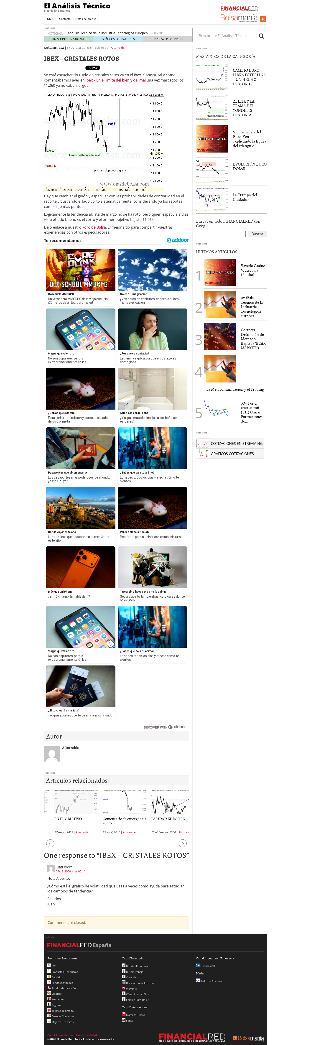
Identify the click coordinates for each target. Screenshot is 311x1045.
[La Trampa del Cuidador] (212, 199)
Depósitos (57, 977)
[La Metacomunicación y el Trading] (220, 368)
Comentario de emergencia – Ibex (117, 821)
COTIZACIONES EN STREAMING (69, 39)
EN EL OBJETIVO (60, 818)
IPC (53, 966)
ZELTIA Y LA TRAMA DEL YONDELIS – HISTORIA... (244, 108)
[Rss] (263, 19)
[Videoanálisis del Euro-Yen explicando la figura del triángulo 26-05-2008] (212, 138)
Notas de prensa (85, 19)
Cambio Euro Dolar (136, 1000)
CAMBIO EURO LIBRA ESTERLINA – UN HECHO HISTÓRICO (249, 77)
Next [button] (182, 845)
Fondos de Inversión (63, 988)
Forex (129, 1020)
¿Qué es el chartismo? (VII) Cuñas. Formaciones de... (252, 412)
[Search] (261, 36)
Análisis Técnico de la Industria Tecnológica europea (108, 33)
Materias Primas (135, 1015)
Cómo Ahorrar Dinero (138, 994)
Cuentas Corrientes (62, 1016)
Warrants (131, 988)
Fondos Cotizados (62, 982)
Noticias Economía (136, 966)
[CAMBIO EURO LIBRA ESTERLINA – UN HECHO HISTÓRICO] (212, 76)
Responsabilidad (86, 1035)
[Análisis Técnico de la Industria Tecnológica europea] (220, 304)
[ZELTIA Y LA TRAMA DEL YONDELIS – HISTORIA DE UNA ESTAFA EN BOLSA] (212, 107)
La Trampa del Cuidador (245, 197)
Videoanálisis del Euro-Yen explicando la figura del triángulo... (249, 138)
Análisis (50, 47)
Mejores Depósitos (62, 1022)
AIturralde (118, 48)
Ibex (60, 47)
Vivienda (130, 977)
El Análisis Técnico (77, 5)
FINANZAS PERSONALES (168, 39)
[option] (125, 33)
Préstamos (57, 999)
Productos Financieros (64, 972)
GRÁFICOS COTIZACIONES (118, 39)
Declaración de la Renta (139, 983)
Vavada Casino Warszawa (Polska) (253, 270)
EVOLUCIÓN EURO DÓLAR (250, 166)
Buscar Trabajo (134, 972)
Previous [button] (50, 845)
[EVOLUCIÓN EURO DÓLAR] (212, 169)
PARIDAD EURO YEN (160, 818)
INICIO (50, 19)
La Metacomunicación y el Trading (235, 389)
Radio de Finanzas (211, 981)
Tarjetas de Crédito (62, 1010)
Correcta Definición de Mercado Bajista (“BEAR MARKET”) (253, 339)
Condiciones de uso (60, 1035)
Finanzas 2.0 (207, 966)
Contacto (65, 19)
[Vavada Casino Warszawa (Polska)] (220, 272)
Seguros (56, 1005)
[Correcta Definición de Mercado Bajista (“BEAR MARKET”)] (220, 336)
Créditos (56, 993)
